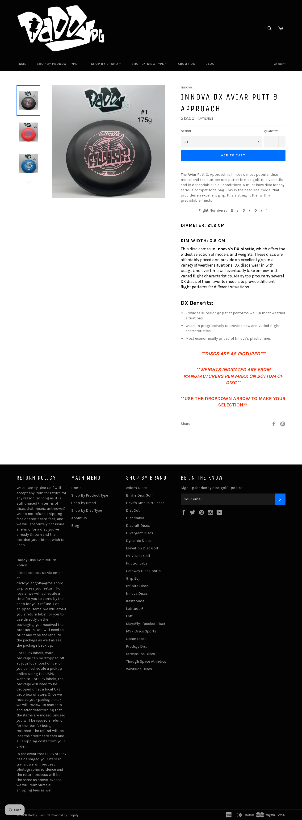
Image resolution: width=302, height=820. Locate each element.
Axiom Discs (136, 487)
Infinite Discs (137, 586)
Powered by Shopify (64, 815)
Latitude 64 (136, 608)
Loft (129, 616)
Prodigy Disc (137, 646)
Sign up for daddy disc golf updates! (212, 487)
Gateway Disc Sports (143, 571)
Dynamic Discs (138, 540)
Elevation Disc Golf (142, 548)
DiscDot (133, 510)
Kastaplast (135, 601)
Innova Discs (137, 593)
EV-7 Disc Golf (138, 555)
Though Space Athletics (146, 661)
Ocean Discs (136, 638)
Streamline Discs (140, 654)
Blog (210, 64)
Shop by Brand (105, 64)
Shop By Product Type (57, 64)
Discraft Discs (138, 525)
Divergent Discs (139, 533)
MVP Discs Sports (141, 631)
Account (279, 64)
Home (21, 64)
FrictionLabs (136, 563)
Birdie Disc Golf (139, 495)
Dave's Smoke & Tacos (145, 503)
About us (186, 64)
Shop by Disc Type (148, 64)
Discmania (135, 518)
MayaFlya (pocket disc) (145, 623)
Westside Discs (139, 669)
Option (186, 131)
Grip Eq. (132, 578)
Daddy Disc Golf (39, 815)
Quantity (271, 131)
